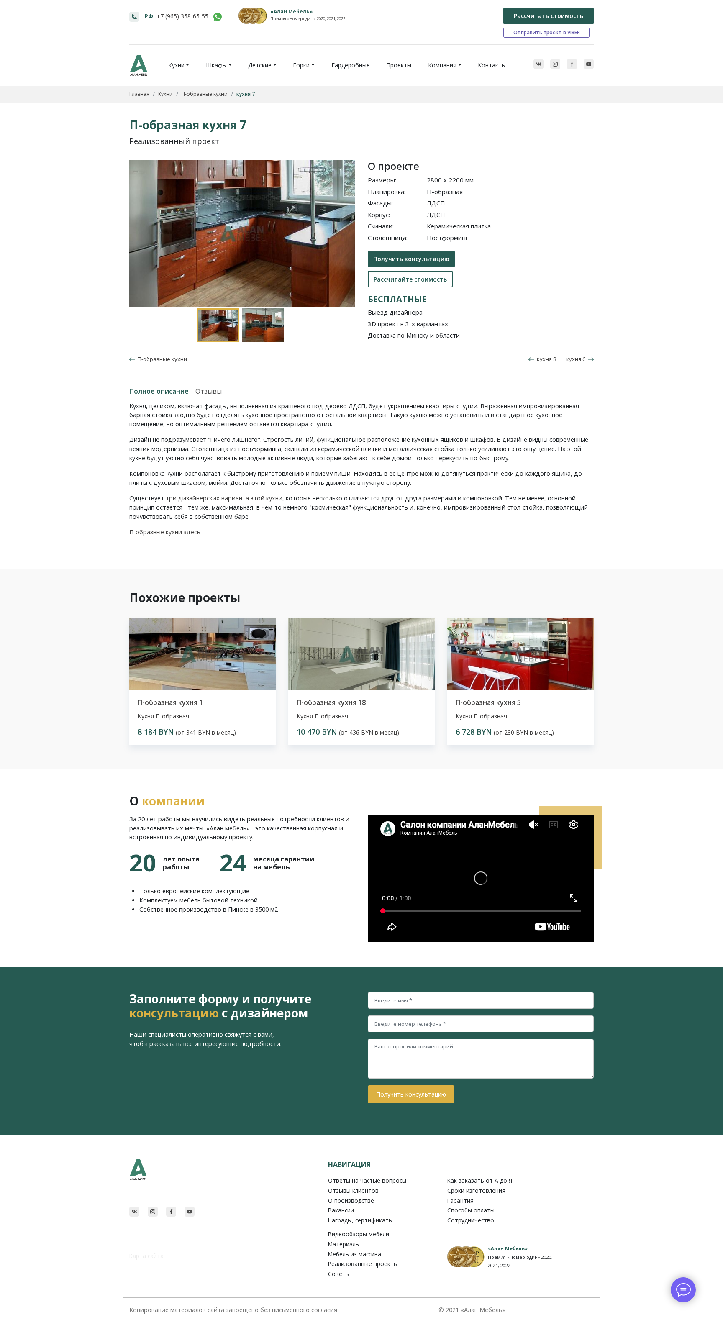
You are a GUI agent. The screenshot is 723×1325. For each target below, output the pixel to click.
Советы (339, 1274)
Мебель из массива (354, 1254)
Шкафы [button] (216, 65)
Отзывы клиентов (353, 1190)
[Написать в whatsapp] (217, 17)
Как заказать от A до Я (479, 1180)
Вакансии (341, 1210)
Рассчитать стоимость (548, 16)
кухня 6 (577, 359)
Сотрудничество (470, 1220)
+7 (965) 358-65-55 (182, 16)
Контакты (492, 65)
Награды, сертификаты (360, 1220)
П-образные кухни (161, 359)
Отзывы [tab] (208, 391)
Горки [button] (301, 65)
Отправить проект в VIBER (546, 32)
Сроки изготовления (476, 1190)
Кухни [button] (176, 65)
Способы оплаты (471, 1210)
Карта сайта (146, 1256)
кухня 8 (545, 359)
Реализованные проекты (363, 1264)
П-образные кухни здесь (164, 532)
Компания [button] (442, 65)
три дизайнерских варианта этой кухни (224, 498)
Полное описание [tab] (159, 391)
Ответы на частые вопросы (367, 1180)
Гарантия (460, 1201)
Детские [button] (260, 65)
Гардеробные (350, 65)
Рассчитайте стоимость (410, 279)
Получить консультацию (411, 259)
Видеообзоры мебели (358, 1234)
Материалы (344, 1244)
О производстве (351, 1201)
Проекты (398, 65)
